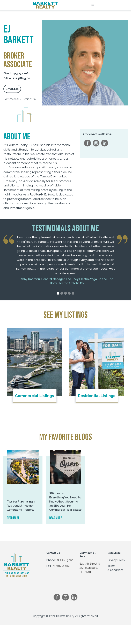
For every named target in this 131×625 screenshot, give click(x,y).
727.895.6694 (61, 566)
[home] (45, 5)
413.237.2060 (21, 73)
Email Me (12, 89)
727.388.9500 (21, 78)
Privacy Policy (116, 560)
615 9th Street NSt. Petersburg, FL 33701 (89, 567)
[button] (93, 5)
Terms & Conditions (115, 568)
